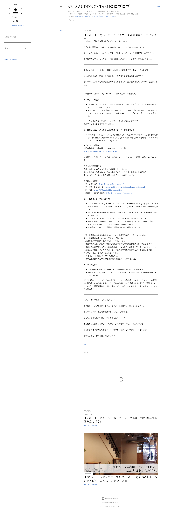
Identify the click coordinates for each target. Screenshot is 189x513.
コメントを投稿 (92, 425)
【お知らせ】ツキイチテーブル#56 (121, 478)
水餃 (15, 21)
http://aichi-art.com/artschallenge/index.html (125, 187)
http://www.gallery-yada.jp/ (111, 184)
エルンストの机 (110, 16)
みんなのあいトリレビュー (83, 16)
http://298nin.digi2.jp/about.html (108, 190)
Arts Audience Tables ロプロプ (98, 6)
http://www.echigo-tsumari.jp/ (119, 193)
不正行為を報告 (10, 59)
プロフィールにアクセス (15, 25)
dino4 (116, 502)
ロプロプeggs (98, 16)
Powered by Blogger (111, 498)
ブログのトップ (73, 20)
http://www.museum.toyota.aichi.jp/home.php (103, 151)
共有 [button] (61, 31)
